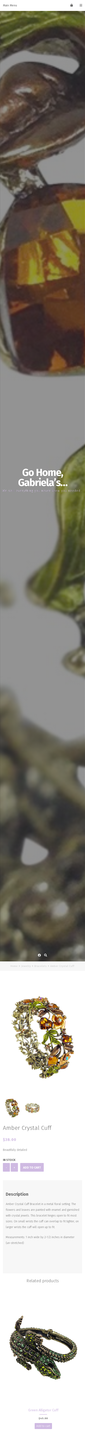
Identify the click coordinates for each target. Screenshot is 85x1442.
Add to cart (32, 1167)
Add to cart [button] (43, 1426)
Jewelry (26, 966)
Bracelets (40, 966)
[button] (77, 1039)
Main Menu (10, 5)
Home (14, 966)
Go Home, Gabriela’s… (42, 477)
